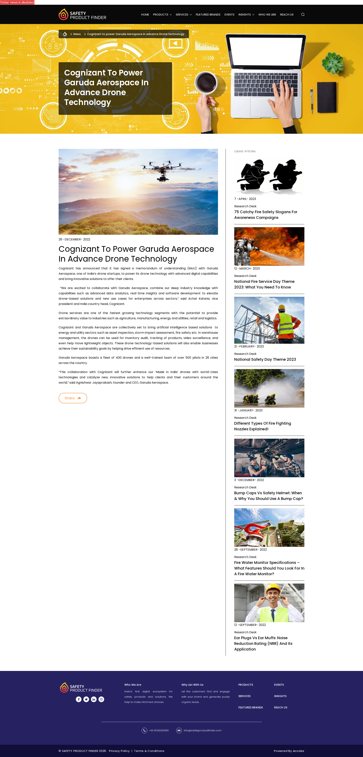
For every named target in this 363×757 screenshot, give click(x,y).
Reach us (287, 14)
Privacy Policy (119, 751)
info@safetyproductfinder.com (202, 730)
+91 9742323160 (159, 730)
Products (245, 685)
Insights (245, 14)
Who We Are (267, 14)
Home (145, 14)
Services (244, 696)
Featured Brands (208, 14)
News (77, 34)
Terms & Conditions (149, 751)
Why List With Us (192, 685)
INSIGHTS (280, 696)
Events (229, 14)
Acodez (299, 750)
